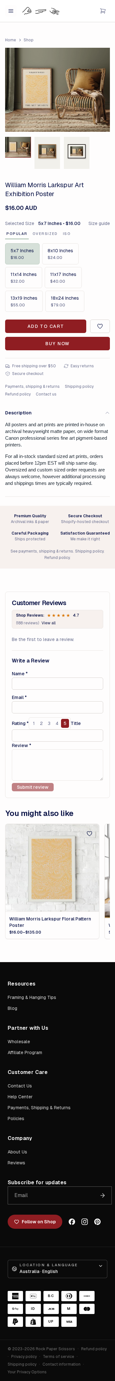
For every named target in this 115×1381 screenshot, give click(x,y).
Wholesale (19, 1041)
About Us (17, 1151)
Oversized (45, 234)
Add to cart (45, 326)
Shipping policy (79, 386)
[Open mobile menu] (11, 11)
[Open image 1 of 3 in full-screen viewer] (57, 90)
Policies (16, 1118)
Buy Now (57, 343)
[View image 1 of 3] (18, 147)
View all (49, 623)
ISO (67, 234)
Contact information (61, 1364)
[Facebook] (72, 1222)
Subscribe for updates (37, 1182)
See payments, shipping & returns (42, 551)
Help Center (20, 1096)
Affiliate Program (25, 1052)
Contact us (46, 394)
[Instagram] (84, 1222)
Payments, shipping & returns (32, 386)
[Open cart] (103, 11)
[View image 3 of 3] (76, 153)
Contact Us (20, 1085)
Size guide (99, 223)
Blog (12, 1008)
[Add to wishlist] (100, 326)
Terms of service (58, 1356)
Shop (29, 40)
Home (10, 40)
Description (18, 412)
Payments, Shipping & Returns (39, 1107)
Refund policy (18, 394)
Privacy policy (24, 1356)
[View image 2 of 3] (47, 153)
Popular (16, 234)
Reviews (16, 1162)
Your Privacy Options (27, 1372)
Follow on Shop (39, 1221)
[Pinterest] (97, 1222)
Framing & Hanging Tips (32, 997)
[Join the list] (102, 1195)
